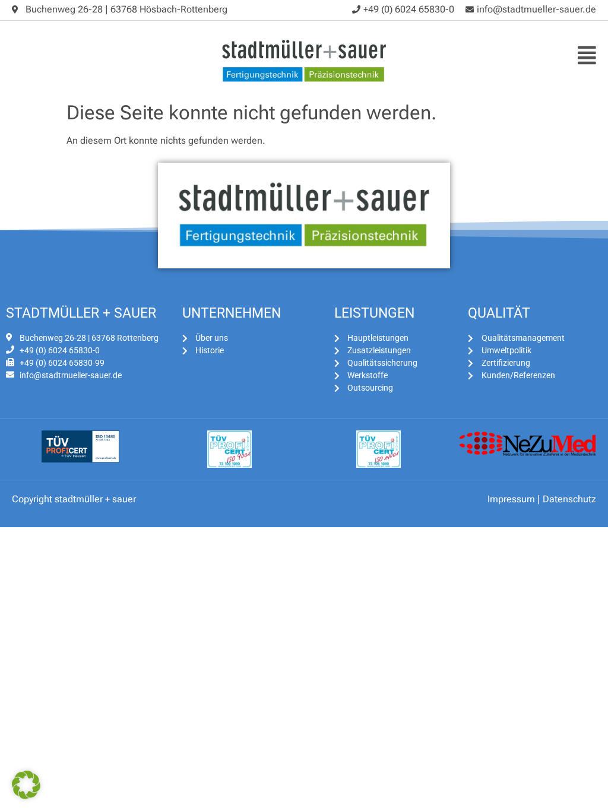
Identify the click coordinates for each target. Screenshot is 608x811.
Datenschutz (569, 499)
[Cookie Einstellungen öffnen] (26, 796)
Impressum (511, 499)
